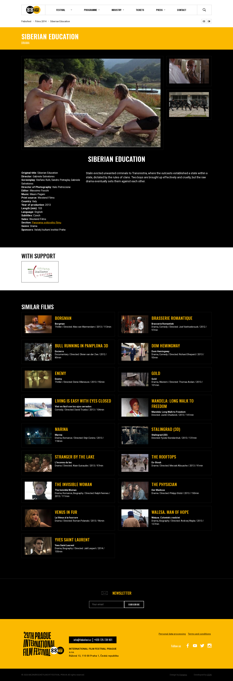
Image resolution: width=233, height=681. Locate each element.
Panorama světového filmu (46, 222)
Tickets (140, 10)
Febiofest (26, 21)
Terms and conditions (199, 634)
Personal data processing (172, 634)
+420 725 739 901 (103, 640)
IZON (209, 675)
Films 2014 (40, 21)
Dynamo (183, 675)
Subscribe (134, 604)
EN (209, 21)
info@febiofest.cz (82, 640)
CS (204, 21)
